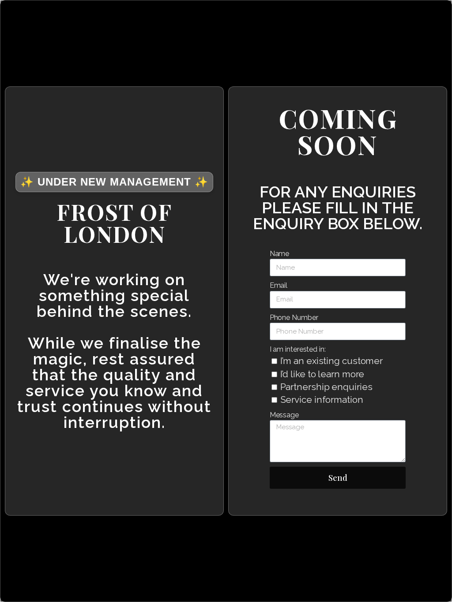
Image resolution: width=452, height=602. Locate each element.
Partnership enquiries (326, 386)
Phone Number (294, 317)
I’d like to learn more (322, 373)
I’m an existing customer (331, 360)
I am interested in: (298, 349)
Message (284, 415)
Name (280, 253)
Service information (321, 399)
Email (279, 285)
